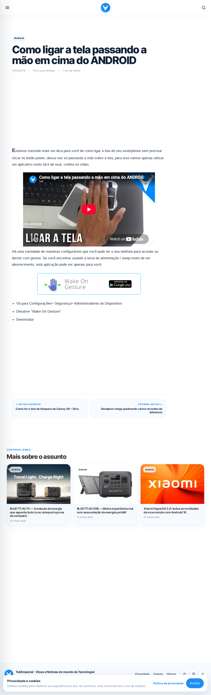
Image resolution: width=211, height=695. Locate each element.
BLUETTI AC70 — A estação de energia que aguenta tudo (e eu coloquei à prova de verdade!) (37, 512)
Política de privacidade (168, 683)
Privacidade (142, 673)
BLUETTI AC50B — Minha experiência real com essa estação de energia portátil (105, 510)
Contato (158, 673)
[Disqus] (105, 596)
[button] (7, 8)
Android (19, 38)
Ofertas (171, 673)
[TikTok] (202, 674)
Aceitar (195, 683)
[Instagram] (193, 674)
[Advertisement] (89, 115)
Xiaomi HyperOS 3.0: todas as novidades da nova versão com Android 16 (171, 510)
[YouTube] (184, 674)
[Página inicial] (105, 7)
